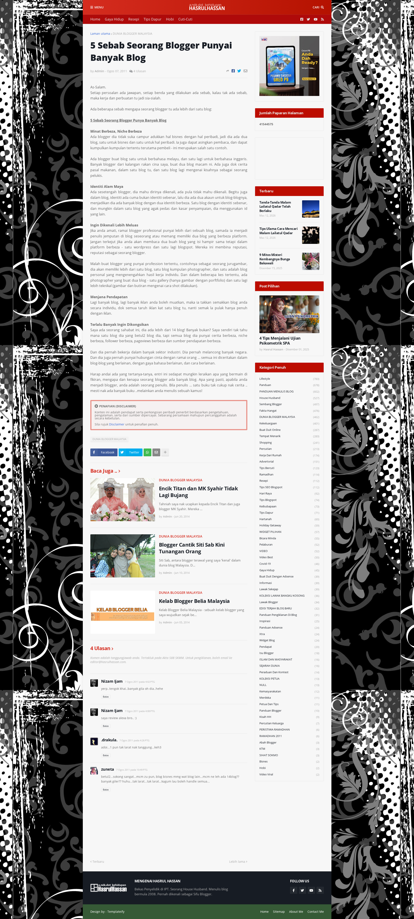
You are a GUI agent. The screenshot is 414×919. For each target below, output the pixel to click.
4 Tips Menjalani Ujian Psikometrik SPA (280, 341)
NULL (289, 685)
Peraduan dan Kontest (289, 672)
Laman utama (100, 33)
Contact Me (315, 912)
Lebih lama (237, 861)
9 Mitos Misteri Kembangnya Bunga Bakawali (274, 259)
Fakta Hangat (289, 411)
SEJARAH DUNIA (289, 666)
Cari (316, 7)
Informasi (289, 583)
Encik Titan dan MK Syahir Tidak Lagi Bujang (198, 491)
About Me (296, 912)
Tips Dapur (153, 19)
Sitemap (279, 912)
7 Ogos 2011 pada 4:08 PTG (140, 711)
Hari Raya (289, 493)
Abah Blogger (289, 742)
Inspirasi (289, 621)
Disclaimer (116, 424)
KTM (289, 749)
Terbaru (98, 861)
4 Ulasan (139, 71)
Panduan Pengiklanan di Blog (289, 615)
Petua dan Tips (289, 704)
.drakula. (109, 739)
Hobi (170, 19)
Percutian (289, 449)
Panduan (289, 385)
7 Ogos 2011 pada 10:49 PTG (131, 769)
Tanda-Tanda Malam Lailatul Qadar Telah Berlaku (275, 206)
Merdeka (289, 698)
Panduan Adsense (289, 628)
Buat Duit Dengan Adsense (289, 576)
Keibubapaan (289, 506)
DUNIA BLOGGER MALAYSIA (132, 33)
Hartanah (289, 519)
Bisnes (289, 761)
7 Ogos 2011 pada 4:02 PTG (140, 681)
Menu (99, 7)
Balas (106, 696)
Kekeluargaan (289, 423)
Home (95, 19)
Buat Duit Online (289, 430)
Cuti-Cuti (185, 19)
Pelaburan (289, 545)
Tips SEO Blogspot (289, 487)
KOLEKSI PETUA (289, 679)
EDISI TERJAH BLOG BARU (289, 608)
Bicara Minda (289, 538)
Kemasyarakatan (289, 691)
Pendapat (289, 647)
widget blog (289, 640)
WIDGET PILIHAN (289, 532)
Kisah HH (289, 717)
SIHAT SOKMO (289, 755)
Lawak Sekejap (289, 589)
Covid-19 (289, 564)
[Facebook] (233, 71)
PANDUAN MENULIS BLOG (289, 391)
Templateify (115, 912)
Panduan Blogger (289, 711)
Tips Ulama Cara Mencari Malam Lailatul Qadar (278, 231)
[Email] (245, 71)
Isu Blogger (289, 653)
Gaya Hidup (114, 19)
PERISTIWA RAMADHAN (289, 730)
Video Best (289, 557)
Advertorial (289, 462)
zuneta (107, 769)
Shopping (289, 443)
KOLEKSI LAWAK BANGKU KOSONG (289, 596)
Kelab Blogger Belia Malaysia (194, 601)
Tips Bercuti (289, 468)
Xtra (289, 634)
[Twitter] (239, 71)
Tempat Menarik (289, 436)
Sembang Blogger (289, 404)
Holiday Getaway (289, 525)
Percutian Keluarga (289, 723)
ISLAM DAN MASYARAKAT (289, 659)
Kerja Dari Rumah (289, 455)
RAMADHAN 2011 (289, 736)
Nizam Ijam (112, 681)
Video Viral (289, 774)
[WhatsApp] (147, 452)
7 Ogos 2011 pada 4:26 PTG (134, 740)
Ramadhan (289, 474)
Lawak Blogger (289, 602)
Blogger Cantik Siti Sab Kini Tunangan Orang (192, 548)
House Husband (289, 398)
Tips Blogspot (289, 500)
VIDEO (289, 551)
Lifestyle (289, 379)
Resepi (133, 19)
